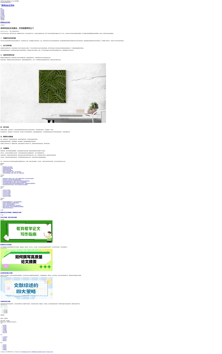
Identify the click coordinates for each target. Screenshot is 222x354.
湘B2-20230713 (50, 351)
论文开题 (2, 12)
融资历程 (4, 340)
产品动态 (4, 344)
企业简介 (4, 338)
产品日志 (4, 348)
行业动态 (4, 347)
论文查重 (2, 13)
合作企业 (4, 339)
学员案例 (4, 349)
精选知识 (4, 346)
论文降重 (2, 14)
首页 (1, 8)
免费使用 (2, 18)
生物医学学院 (8, 2)
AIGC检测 (2, 15)
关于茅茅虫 (5, 336)
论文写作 (2, 9)
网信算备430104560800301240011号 (39, 351)
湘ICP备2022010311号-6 (26, 351)
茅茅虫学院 (2, 2)
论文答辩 (2, 10)
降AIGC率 (2, 17)
